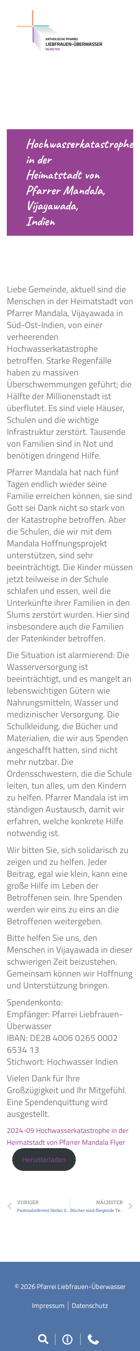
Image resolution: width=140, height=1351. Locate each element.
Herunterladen (44, 1159)
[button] (43, 1339)
